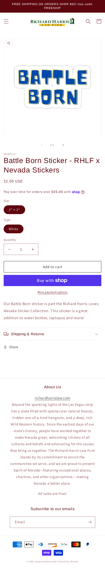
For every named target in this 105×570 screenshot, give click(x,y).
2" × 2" (14, 210)
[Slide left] (41, 145)
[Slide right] (63, 145)
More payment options (53, 292)
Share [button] (13, 347)
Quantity (10, 240)
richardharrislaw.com (52, 398)
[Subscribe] (89, 522)
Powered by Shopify (68, 561)
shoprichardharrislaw (46, 561)
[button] (6, 21)
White (13, 229)
